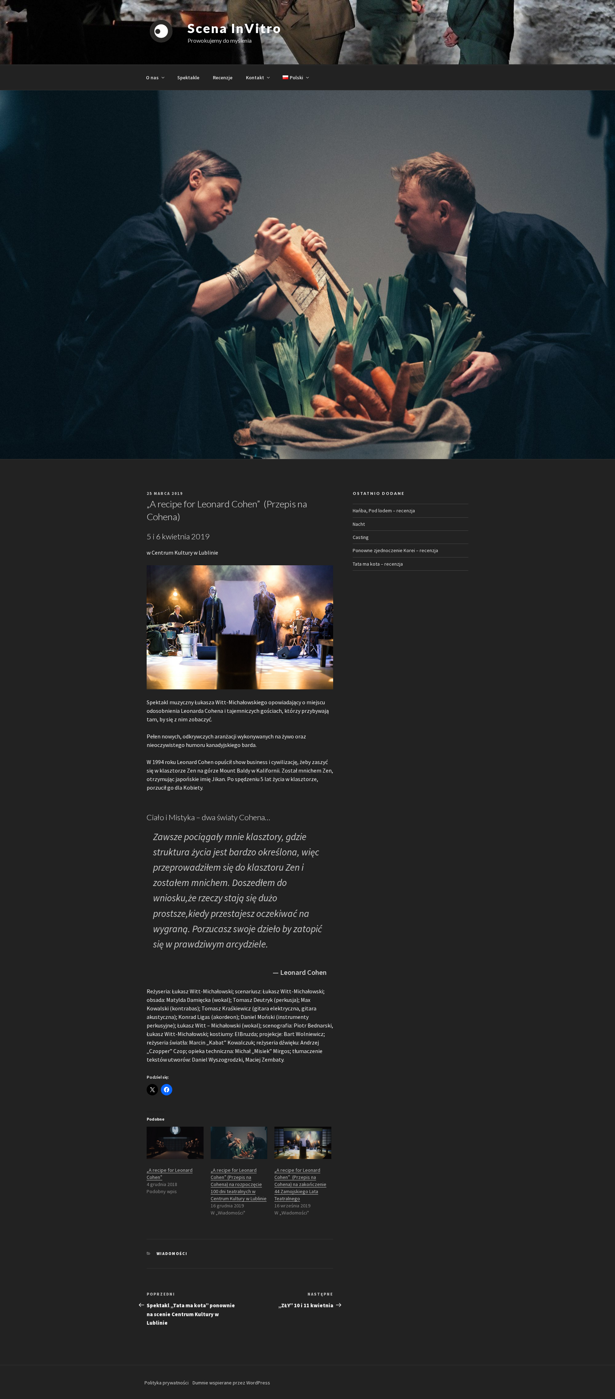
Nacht (359, 524)
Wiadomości (172, 1253)
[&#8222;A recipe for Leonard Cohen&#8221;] (175, 1143)
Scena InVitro (234, 28)
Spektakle (188, 77)
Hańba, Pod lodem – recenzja (384, 510)
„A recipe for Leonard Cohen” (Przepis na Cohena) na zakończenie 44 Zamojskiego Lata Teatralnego (300, 1184)
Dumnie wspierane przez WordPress (231, 1382)
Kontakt (255, 77)
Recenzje (222, 77)
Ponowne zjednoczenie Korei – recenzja (395, 550)
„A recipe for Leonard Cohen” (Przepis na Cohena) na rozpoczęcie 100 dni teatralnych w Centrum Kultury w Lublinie (239, 1184)
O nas (152, 77)
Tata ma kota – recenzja (378, 564)
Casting (361, 537)
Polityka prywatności (166, 1382)
